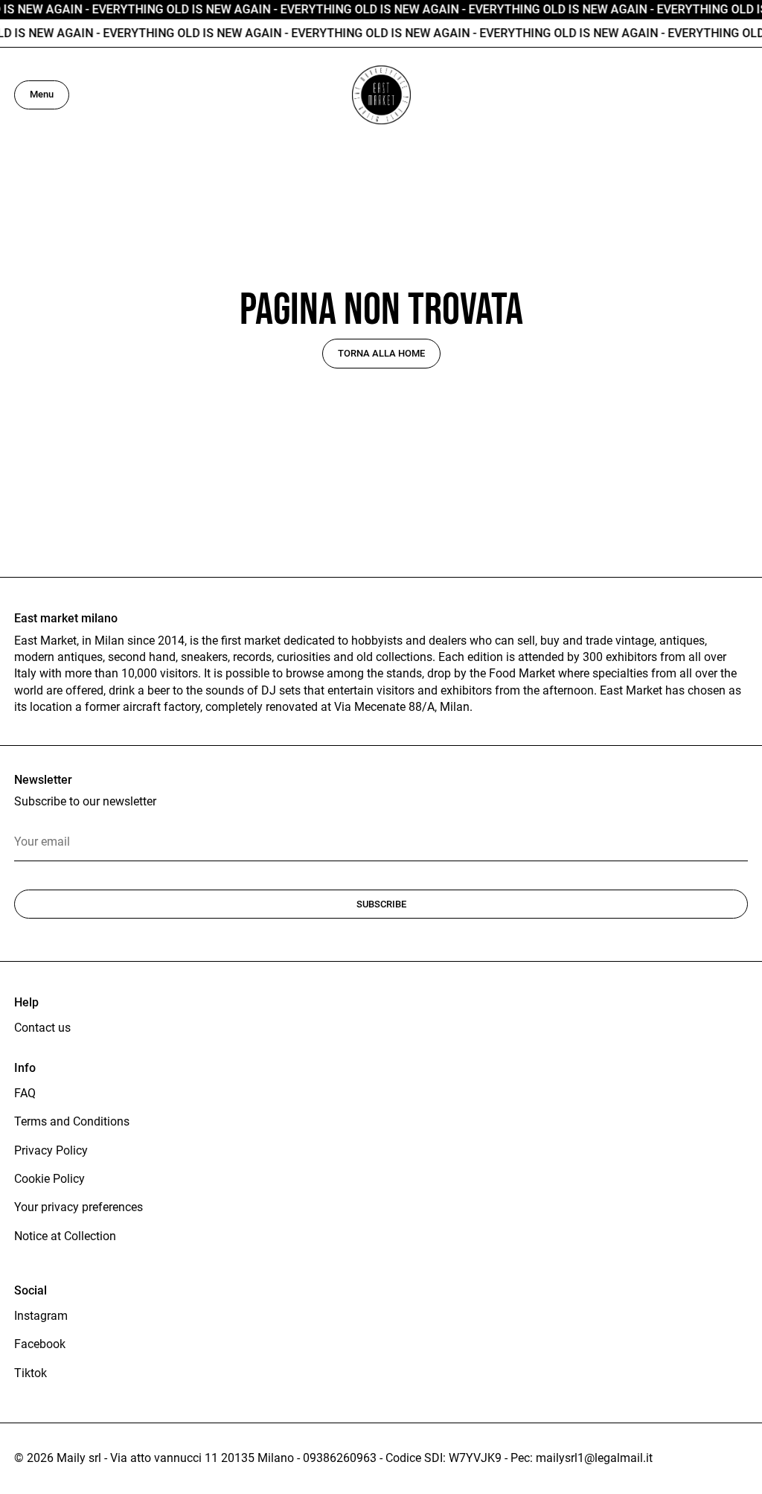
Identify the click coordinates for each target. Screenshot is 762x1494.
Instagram (41, 1316)
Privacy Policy (51, 1150)
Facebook (39, 1344)
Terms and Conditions (71, 1121)
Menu (42, 94)
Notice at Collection (65, 1236)
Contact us (42, 1028)
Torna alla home (381, 353)
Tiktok (30, 1373)
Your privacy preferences (78, 1207)
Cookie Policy (49, 1179)
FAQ (25, 1093)
